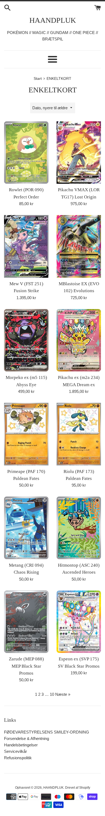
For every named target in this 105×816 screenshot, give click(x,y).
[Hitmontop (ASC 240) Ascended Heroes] (79, 528)
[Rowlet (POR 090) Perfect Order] (26, 152)
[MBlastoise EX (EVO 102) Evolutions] (79, 246)
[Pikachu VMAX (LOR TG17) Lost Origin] (79, 152)
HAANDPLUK (52, 20)
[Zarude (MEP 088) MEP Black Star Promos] (26, 622)
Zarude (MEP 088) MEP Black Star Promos (26, 666)
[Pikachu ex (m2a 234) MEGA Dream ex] (79, 340)
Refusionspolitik (18, 757)
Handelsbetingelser (21, 745)
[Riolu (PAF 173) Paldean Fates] (79, 434)
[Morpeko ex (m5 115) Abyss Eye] (26, 340)
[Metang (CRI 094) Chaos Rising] (26, 528)
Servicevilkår (15, 751)
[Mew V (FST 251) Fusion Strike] (26, 246)
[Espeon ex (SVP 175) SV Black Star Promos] (79, 622)
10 (52, 694)
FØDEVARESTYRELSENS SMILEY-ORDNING (46, 732)
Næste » (62, 694)
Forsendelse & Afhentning (26, 738)
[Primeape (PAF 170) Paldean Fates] (26, 434)
